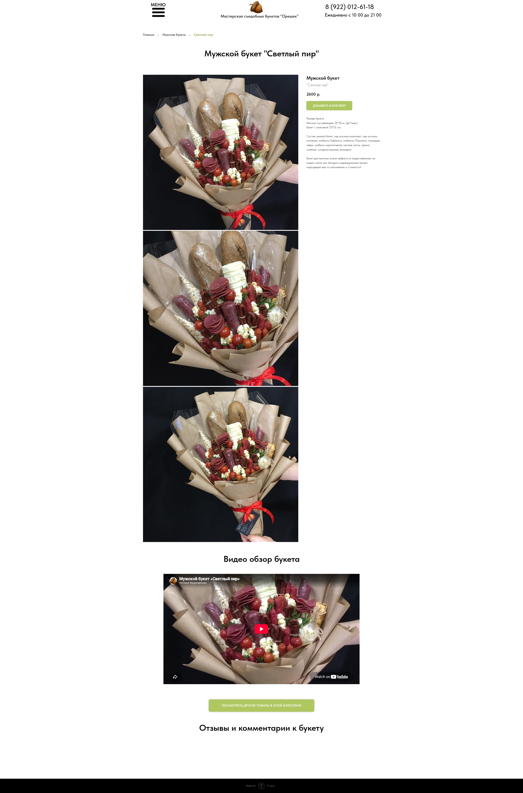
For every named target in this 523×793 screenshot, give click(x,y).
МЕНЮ (158, 5)
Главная (148, 35)
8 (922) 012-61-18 (349, 7)
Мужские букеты (174, 35)
